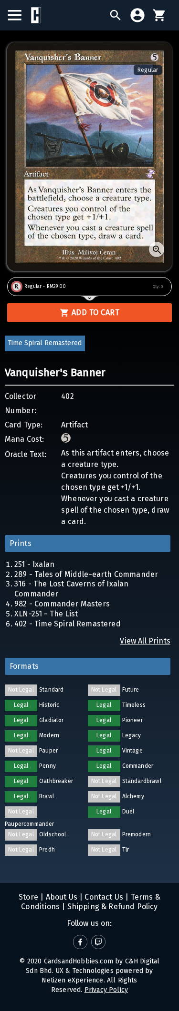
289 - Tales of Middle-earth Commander (86, 574)
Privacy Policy (106, 990)
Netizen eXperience (72, 980)
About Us (60, 897)
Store (28, 897)
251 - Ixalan (34, 564)
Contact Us (103, 897)
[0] (159, 15)
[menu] (19, 15)
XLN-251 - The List (46, 613)
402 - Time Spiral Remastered (67, 623)
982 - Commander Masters (62, 603)
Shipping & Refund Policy (111, 906)
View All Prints (145, 640)
